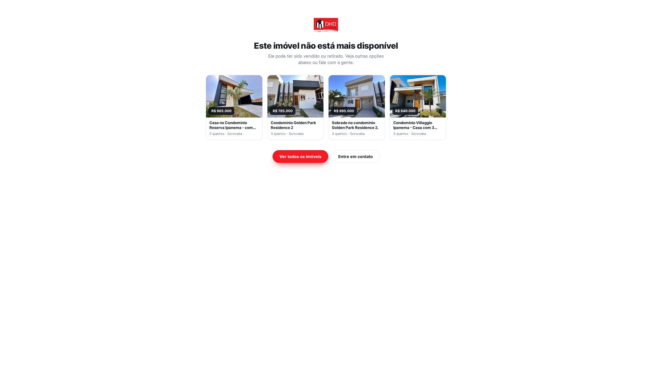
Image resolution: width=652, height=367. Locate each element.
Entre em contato (355, 156)
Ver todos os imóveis (300, 156)
